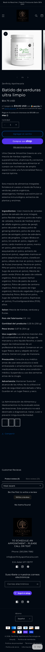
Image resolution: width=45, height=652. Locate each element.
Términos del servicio (33, 643)
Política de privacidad (14, 643)
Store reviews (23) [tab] (33, 479)
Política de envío (12, 647)
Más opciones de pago (22, 147)
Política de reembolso (27, 639)
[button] (3, 15)
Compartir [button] (10, 434)
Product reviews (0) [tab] (12, 479)
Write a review (22, 497)
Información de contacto (32, 647)
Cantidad (6, 120)
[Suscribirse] (37, 584)
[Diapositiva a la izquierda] (17, 77)
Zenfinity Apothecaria (20, 636)
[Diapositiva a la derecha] (28, 77)
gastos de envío (10, 108)
